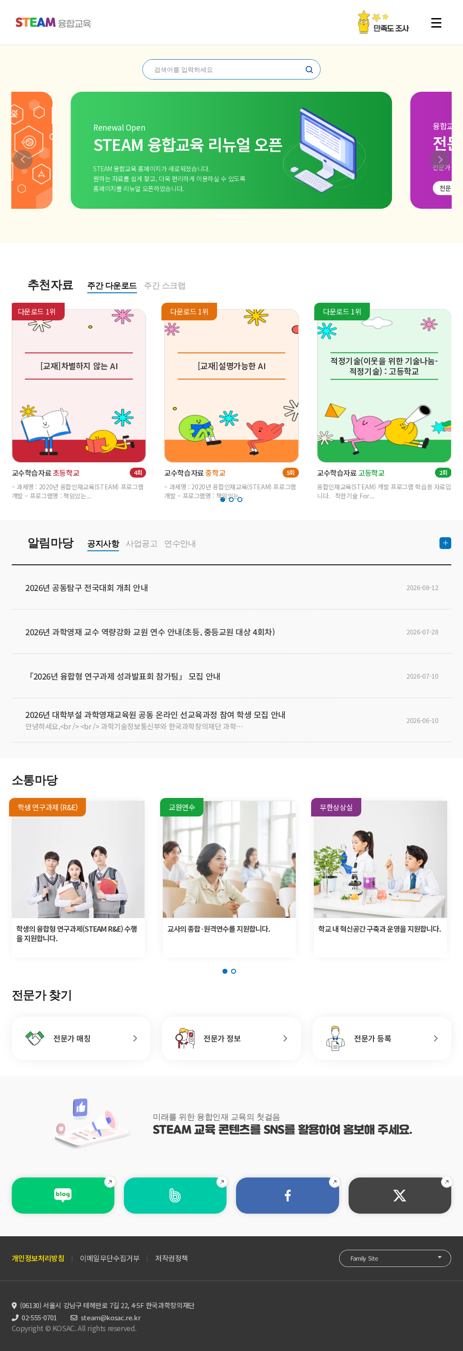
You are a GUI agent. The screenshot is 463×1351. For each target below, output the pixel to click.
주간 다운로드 (112, 285)
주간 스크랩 (164, 285)
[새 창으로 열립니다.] (63, 1195)
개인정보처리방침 (38, 1257)
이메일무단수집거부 (109, 1257)
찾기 (309, 69)
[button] (22, 159)
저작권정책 (171, 1257)
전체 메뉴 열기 (440, 22)
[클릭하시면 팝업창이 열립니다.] (383, 14)
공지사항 (103, 543)
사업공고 (141, 543)
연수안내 (180, 543)
